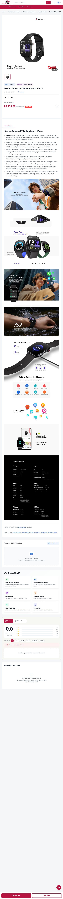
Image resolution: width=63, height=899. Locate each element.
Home (4, 7)
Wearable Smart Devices (29, 12)
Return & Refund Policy (28, 533)
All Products (12, 7)
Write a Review (21, 621)
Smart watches (43, 12)
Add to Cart (16, 895)
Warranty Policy (17, 533)
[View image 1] (7, 77)
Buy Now (47, 895)
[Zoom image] (56, 19)
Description (8, 126)
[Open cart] (54, 2)
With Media (34, 640)
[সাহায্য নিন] (58, 887)
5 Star (17, 640)
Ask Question (54, 543)
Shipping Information (41, 533)
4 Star (22, 640)
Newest (41, 640)
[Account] (59, 2)
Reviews (9, 621)
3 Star (28, 640)
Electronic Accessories (14, 12)
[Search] (48, 2)
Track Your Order (52, 533)
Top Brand (30, 7)
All (12, 640)
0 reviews (21, 92)
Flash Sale (21, 7)
